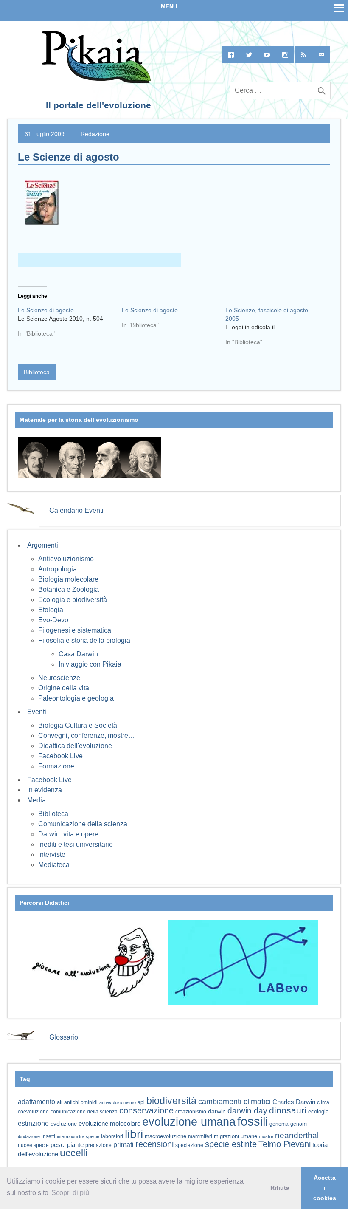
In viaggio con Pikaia (90, 664)
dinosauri (287, 1110)
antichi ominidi (81, 1102)
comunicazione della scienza (84, 1112)
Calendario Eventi (76, 510)
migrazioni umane (235, 1136)
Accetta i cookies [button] (324, 1187)
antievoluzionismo (117, 1102)
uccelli (73, 1153)
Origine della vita (63, 688)
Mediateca (54, 864)
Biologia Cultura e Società (77, 725)
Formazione (56, 766)
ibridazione (29, 1136)
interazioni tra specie (78, 1136)
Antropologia (57, 569)
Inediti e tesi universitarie (75, 844)
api (141, 1102)
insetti (48, 1136)
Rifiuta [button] (279, 1187)
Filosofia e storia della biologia (84, 640)
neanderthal (297, 1135)
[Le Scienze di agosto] (70, 325)
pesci (58, 1144)
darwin (217, 1111)
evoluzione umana (189, 1122)
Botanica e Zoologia (68, 589)
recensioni (154, 1144)
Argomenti (42, 545)
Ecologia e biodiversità (72, 599)
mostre (266, 1136)
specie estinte (231, 1144)
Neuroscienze (59, 677)
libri (134, 1134)
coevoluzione (33, 1112)
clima (323, 1102)
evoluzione (64, 1124)
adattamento (36, 1101)
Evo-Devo (53, 620)
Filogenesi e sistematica (74, 630)
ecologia (318, 1112)
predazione (98, 1145)
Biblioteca (37, 372)
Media (36, 800)
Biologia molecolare (68, 579)
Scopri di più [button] (70, 1192)
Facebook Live (60, 756)
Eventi (36, 711)
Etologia (50, 609)
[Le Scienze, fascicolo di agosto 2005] (277, 329)
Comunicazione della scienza (82, 824)
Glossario (63, 1037)
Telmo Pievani (284, 1144)
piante (75, 1144)
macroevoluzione (165, 1136)
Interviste (51, 854)
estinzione (33, 1123)
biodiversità (171, 1100)
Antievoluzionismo (66, 558)
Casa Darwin (78, 654)
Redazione (95, 133)
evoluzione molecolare (109, 1123)
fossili (252, 1121)
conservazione (146, 1110)
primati (123, 1144)
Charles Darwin (293, 1102)
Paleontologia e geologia (76, 698)
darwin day (247, 1110)
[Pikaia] (94, 81)
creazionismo (190, 1111)
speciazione (189, 1145)
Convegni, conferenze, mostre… (86, 735)
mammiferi (200, 1136)
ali (59, 1102)
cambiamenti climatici (234, 1101)
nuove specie (33, 1145)
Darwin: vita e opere (68, 834)
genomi (299, 1124)
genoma (279, 1124)
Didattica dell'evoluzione (75, 745)
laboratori (112, 1136)
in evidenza (44, 790)
